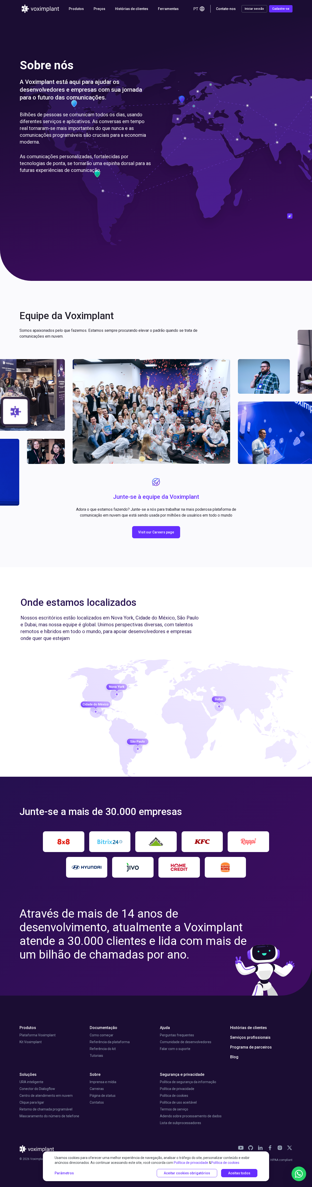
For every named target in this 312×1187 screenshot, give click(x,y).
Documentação (103, 1027)
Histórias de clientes (131, 9)
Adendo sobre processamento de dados (191, 1116)
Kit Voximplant (31, 1042)
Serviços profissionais (250, 1037)
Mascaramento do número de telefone (49, 1116)
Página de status (103, 1096)
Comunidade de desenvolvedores (185, 1042)
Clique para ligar (32, 1102)
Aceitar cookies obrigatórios (187, 1173)
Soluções (28, 1074)
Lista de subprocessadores (180, 1123)
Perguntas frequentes (177, 1035)
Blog (234, 1057)
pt (195, 9)
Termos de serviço (174, 1109)
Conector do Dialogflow (37, 1089)
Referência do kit (103, 1049)
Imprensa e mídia (103, 1082)
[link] (241, 1148)
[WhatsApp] (299, 1174)
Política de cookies (174, 1096)
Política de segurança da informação (188, 1082)
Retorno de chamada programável (46, 1109)
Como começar (101, 1035)
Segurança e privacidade (182, 1074)
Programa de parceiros (251, 1047)
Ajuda (165, 1027)
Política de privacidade (177, 1089)
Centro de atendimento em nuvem (46, 1096)
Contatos (97, 1102)
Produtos (28, 1027)
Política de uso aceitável (178, 1102)
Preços (99, 9)
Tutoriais (96, 1056)
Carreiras (97, 1089)
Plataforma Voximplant (38, 1035)
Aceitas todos (239, 1173)
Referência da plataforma (110, 1042)
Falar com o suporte (175, 1049)
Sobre (95, 1074)
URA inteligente (31, 1082)
